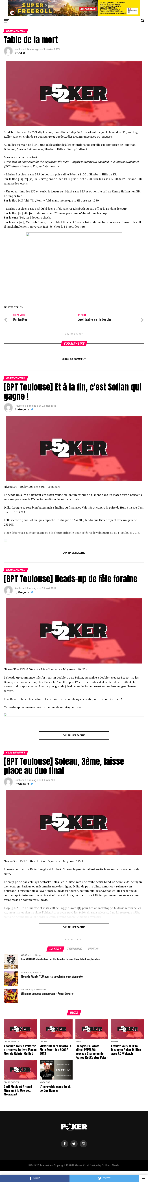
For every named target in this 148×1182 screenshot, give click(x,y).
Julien (21, 52)
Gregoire (23, 409)
